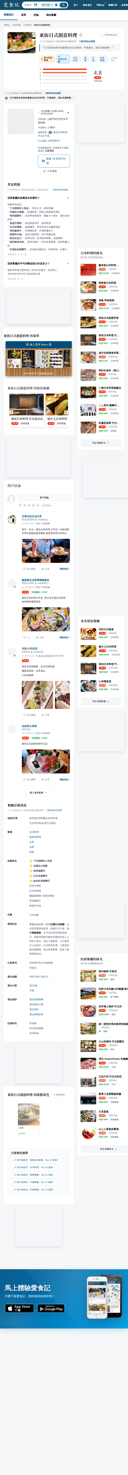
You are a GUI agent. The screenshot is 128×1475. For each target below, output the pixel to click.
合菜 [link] (31, 842)
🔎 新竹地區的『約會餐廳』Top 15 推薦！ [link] (34, 1189)
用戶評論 (14, 485)
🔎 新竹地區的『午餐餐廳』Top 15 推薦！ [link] (34, 1182)
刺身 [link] (31, 852)
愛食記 (7, 25)
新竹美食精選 (48, 59)
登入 (76, 5)
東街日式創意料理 (58, 34)
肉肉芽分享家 (29, 726)
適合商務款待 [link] (36, 1014)
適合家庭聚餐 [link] (36, 999)
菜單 (23, 15)
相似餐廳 (51, 15)
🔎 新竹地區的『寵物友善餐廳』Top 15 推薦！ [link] (36, 1160)
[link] (115, 273)
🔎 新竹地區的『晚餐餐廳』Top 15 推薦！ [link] (34, 1175)
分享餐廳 (52, 171)
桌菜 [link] (31, 847)
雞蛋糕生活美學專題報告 (35, 580)
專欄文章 (112, 5)
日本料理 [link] (75, 59)
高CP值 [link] (33, 985)
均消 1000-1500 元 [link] (38, 976)
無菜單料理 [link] (35, 837)
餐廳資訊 (9, 14)
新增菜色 (60, 1094)
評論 (36, 15)
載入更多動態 (36, 792)
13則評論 (98, 81)
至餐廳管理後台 (46, 373)
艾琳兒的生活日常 (32, 516)
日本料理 (27, 25)
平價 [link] (31, 990)
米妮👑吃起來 (29, 648)
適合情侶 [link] (34, 1009)
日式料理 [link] (34, 832)
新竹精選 (17, 25)
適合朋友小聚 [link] (36, 1004)
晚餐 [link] (85, 59)
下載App (100, 5)
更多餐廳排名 (99, 443)
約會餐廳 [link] (102, 59)
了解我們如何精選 (87, 41)
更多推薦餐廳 (99, 701)
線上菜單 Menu (39, 344)
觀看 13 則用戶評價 (56, 161)
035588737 (54, 140)
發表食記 (87, 5)
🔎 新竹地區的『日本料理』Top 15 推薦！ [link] (34, 1167)
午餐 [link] (93, 59)
